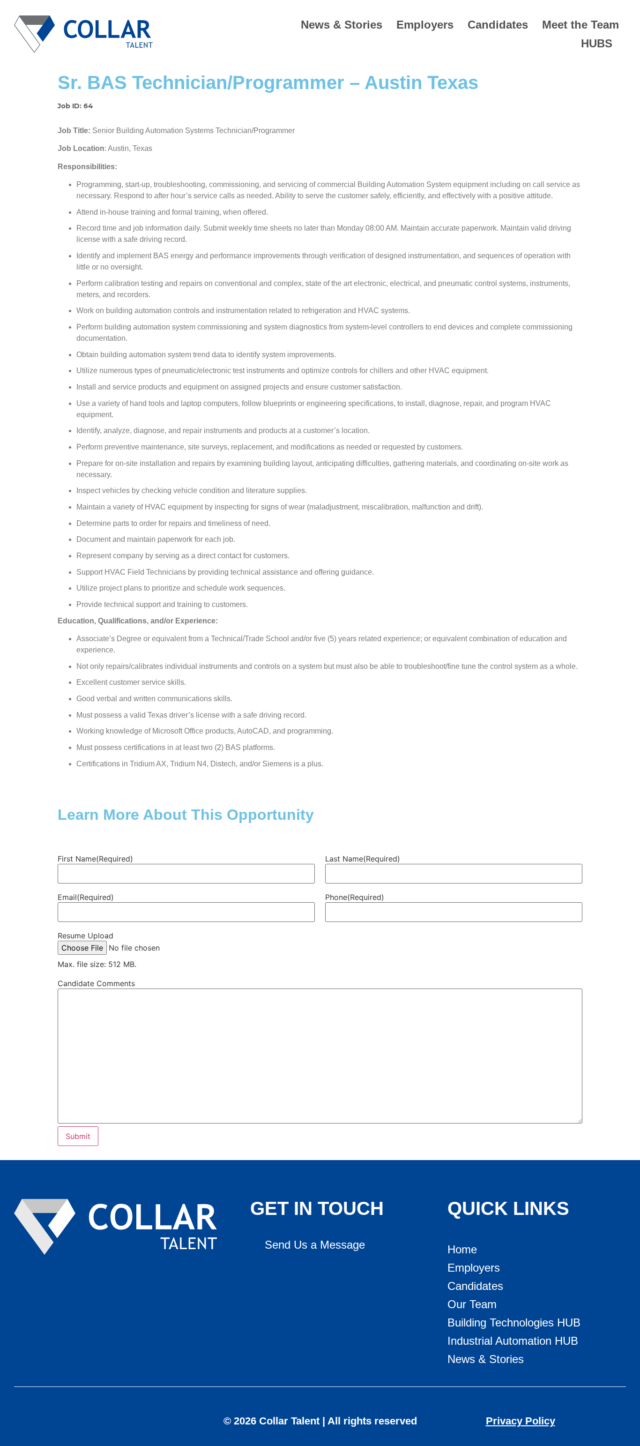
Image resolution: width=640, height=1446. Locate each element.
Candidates (498, 24)
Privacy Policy (520, 1421)
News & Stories (341, 24)
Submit (78, 1136)
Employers (425, 24)
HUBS (596, 43)
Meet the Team (580, 24)
